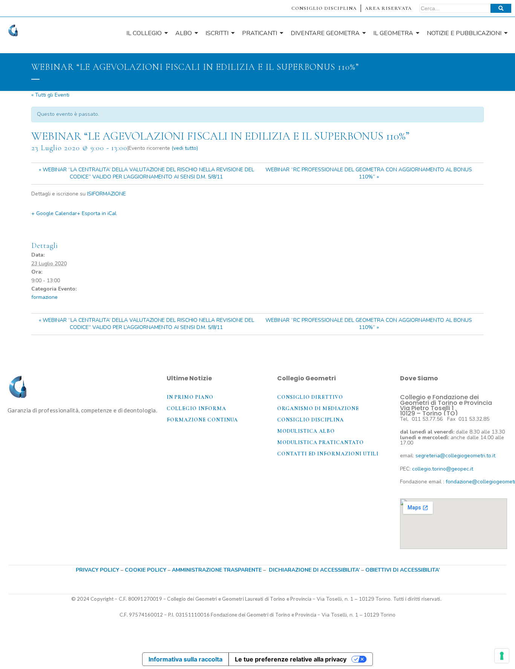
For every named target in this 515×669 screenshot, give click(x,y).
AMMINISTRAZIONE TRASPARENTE (217, 570)
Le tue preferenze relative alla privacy (290, 659)
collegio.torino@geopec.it (442, 468)
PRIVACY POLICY (97, 570)
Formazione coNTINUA (202, 420)
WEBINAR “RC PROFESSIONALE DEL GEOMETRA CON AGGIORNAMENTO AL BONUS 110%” (368, 173)
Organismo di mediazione (318, 408)
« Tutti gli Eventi (50, 94)
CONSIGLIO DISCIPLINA (324, 8)
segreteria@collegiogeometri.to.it (455, 455)
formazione (44, 297)
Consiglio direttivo (310, 397)
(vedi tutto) (185, 148)
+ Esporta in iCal (96, 213)
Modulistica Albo (306, 431)
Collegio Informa (196, 408)
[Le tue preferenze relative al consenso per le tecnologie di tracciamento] (502, 656)
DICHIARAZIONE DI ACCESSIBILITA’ (314, 570)
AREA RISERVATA (388, 8)
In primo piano (190, 397)
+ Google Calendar (54, 213)
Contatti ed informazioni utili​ (328, 454)
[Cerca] (500, 8)
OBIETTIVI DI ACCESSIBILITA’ (402, 570)
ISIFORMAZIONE (106, 193)
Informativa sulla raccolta (185, 659)
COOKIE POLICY (146, 570)
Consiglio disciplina (310, 420)
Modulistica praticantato (320, 442)
